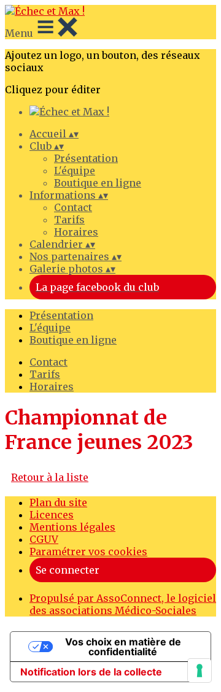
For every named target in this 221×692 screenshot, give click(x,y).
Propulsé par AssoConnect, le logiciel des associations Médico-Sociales (122, 604)
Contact (73, 207)
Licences (51, 515)
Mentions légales (72, 527)
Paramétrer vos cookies (88, 551)
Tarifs (69, 219)
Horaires (76, 232)
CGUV (43, 539)
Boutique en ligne (97, 183)
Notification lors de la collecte (91, 672)
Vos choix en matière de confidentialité (123, 647)
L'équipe (74, 170)
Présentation (86, 158)
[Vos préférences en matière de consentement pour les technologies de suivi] (199, 670)
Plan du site (58, 502)
